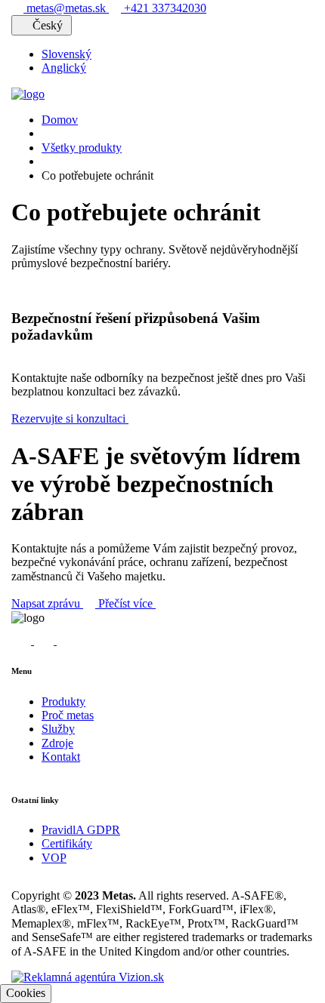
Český (47, 25)
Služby (58, 728)
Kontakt (61, 756)
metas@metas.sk (66, 8)
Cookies (25, 992)
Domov (60, 119)
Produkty (63, 701)
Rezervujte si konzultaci (69, 418)
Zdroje (57, 743)
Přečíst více (127, 603)
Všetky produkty (82, 147)
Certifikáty (67, 843)
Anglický (64, 67)
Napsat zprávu (47, 603)
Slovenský (66, 54)
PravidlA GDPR (81, 829)
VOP (54, 857)
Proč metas (68, 715)
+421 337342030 (163, 8)
